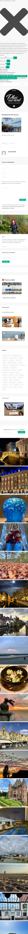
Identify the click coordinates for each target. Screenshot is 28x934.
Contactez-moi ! (5, 398)
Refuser (11, 76)
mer (10, 377)
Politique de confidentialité (6, 81)
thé (22, 384)
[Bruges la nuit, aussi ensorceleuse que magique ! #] (14, 452)
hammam (5, 372)
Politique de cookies (4, 80)
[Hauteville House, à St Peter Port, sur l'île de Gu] (14, 906)
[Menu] (1, 84)
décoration (6, 367)
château (23, 365)
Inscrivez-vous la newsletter (14, 429)
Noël (11, 379)
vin (10, 387)
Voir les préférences (20, 76)
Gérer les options (3, 69)
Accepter (3, 76)
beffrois (5, 360)
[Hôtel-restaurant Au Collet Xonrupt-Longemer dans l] (14, 679)
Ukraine (5, 387)
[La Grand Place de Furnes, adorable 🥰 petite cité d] (14, 736)
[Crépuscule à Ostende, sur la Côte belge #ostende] (14, 707)
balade (20, 357)
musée (15, 377)
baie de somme (13, 357)
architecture (6, 355)
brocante (5, 365)
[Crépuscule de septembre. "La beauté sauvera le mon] (14, 764)
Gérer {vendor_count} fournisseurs (7, 72)
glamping (14, 370)
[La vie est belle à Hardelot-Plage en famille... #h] (14, 878)
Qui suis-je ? (4, 246)
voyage (15, 387)
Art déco (5, 357)
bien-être (18, 360)
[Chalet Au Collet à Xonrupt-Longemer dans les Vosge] (14, 821)
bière (4, 362)
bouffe (20, 362)
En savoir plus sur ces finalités (6, 74)
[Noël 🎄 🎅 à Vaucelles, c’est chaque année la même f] (14, 537)
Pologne (5, 382)
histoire (11, 372)
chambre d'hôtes (14, 365)
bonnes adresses (12, 362)
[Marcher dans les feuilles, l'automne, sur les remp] (14, 565)
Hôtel (17, 372)
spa (11, 384)
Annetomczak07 (12, 151)
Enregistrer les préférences (8, 78)
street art (16, 384)
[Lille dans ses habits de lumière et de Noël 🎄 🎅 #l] (14, 480)
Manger (5, 377)
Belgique (12, 360)
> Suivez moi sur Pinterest (8, 297)
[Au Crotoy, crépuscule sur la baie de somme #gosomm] (14, 651)
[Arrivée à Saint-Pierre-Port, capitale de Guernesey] (14, 849)
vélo (20, 387)
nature (20, 377)
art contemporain (16, 355)
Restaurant (12, 382)
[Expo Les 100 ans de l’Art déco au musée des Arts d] (14, 509)
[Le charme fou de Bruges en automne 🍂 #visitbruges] (14, 622)
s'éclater (5, 384)
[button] (14, 22)
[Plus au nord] (14, 99)
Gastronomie (6, 370)
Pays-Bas (17, 379)
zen (4, 389)
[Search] (26, 84)
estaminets (13, 367)
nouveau (5, 379)
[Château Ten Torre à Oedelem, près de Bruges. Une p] (14, 793)
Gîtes (20, 370)
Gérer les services (4, 70)
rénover (20, 382)
